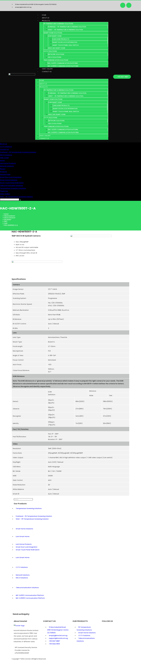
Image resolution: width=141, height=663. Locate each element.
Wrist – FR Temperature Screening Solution (65, 30)
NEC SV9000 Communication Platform (63, 66)
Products (46, 20)
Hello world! (4, 158)
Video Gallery (47, 69)
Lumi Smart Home (55, 36)
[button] (71, 75)
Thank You (4, 191)
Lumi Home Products (61, 39)
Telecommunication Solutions (55, 60)
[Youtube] (128, 5)
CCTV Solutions (50, 51)
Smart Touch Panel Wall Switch (65, 45)
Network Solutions (56, 54)
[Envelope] (110, 626)
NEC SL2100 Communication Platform (63, 63)
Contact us (47, 71)
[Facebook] (122, 5)
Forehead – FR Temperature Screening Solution (67, 27)
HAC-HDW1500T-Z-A (11, 225)
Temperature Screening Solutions (13, 188)
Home (44, 15)
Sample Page (5, 174)
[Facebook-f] (104, 626)
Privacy (2, 169)
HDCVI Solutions (54, 57)
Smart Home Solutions (53, 33)
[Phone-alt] (115, 626)
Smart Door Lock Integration (65, 42)
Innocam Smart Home (56, 48)
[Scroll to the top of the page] (0, 662)
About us (45, 18)
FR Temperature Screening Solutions (58, 24)
